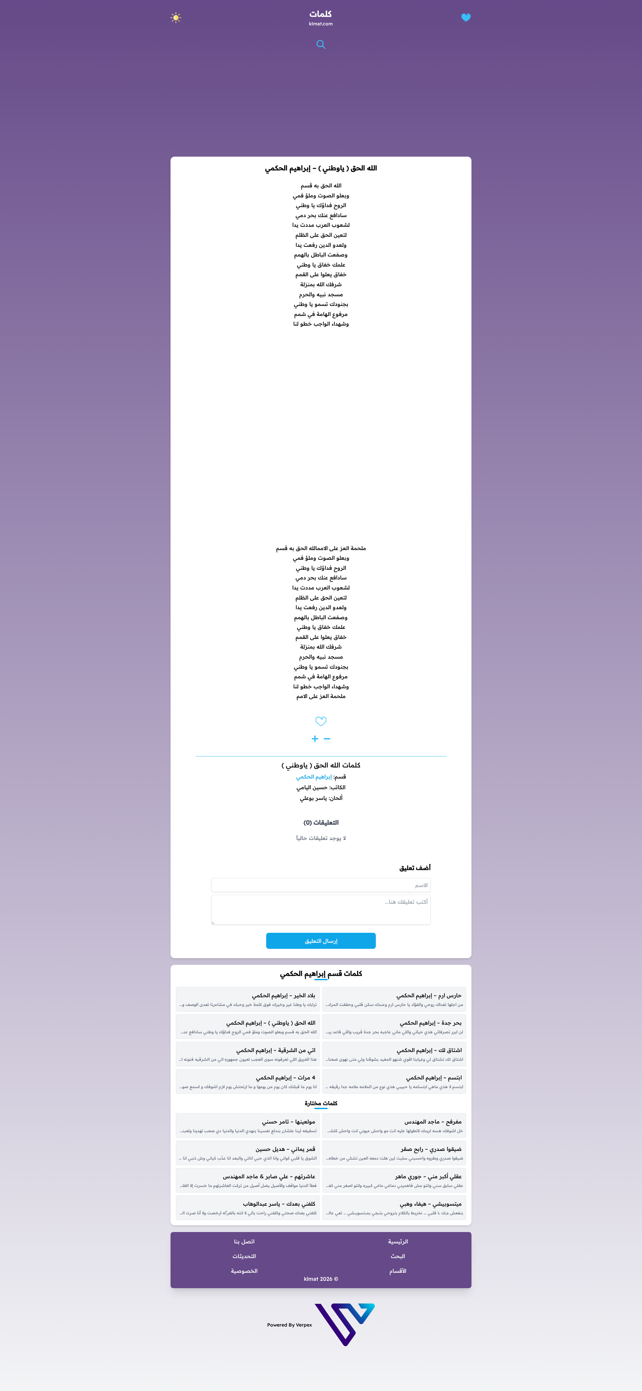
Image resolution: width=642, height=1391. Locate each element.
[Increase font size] (315, 738)
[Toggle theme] (176, 17)
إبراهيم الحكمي (314, 776)
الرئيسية (398, 1241)
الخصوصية (244, 1270)
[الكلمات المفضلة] (465, 17)
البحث (398, 1256)
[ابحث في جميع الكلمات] (321, 44)
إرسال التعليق (321, 940)
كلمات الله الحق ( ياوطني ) (321, 765)
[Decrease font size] (327, 738)
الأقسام (398, 1270)
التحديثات (244, 1256)
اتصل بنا (244, 1241)
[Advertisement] (321, 103)
